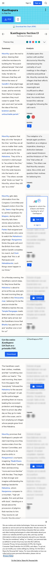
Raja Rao (7, 13)
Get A (39, 219)
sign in (38, 225)
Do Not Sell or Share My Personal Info (24, 560)
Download (11, 354)
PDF (9, 19)
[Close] (46, 522)
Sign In (28, 3)
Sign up (38, 3)
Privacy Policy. (8, 556)
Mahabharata (7, 263)
